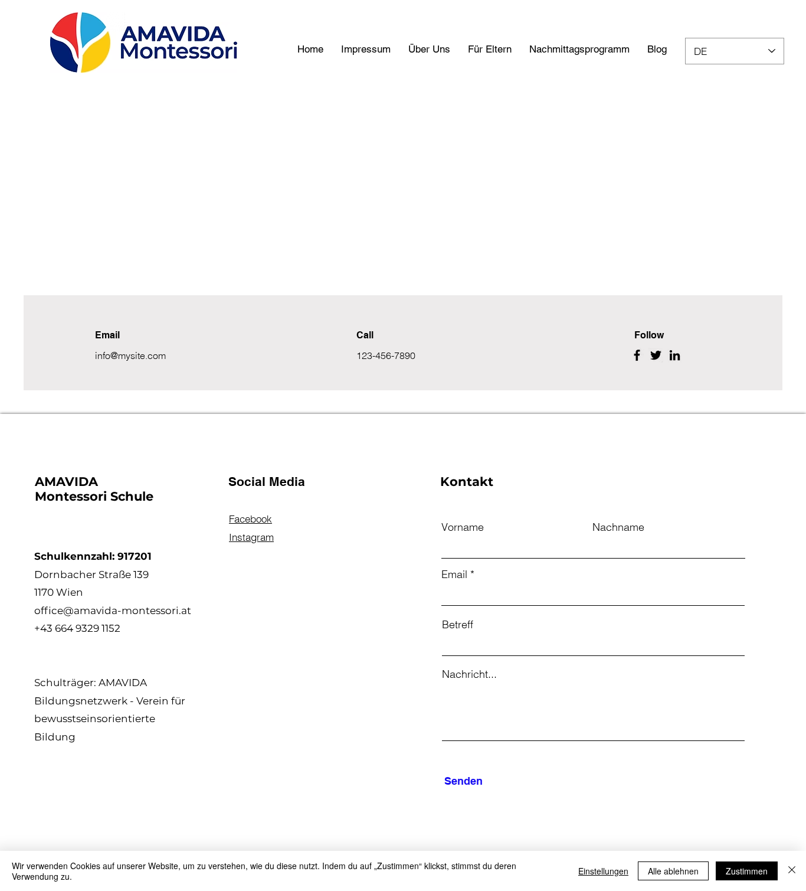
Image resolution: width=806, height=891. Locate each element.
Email (454, 574)
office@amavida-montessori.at (112, 610)
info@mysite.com (130, 355)
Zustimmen (747, 871)
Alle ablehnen (673, 871)
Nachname (618, 527)
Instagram (251, 537)
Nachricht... (469, 674)
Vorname (462, 527)
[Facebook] (637, 355)
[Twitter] (655, 355)
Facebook (250, 519)
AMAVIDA (68, 481)
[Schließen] (792, 871)
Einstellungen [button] (603, 871)
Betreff (457, 624)
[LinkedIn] (674, 355)
